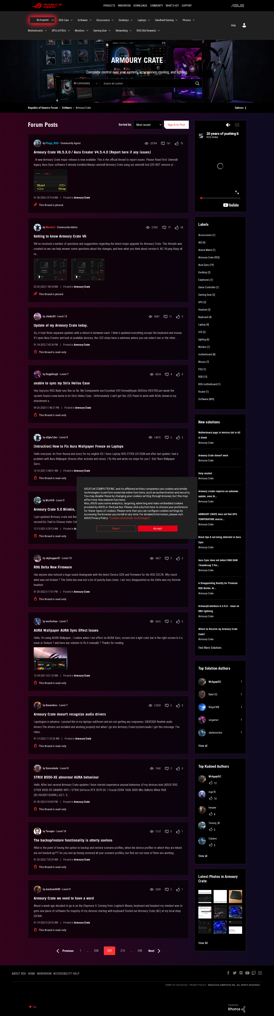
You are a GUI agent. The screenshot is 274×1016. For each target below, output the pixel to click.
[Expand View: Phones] (194, 20)
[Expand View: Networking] (130, 30)
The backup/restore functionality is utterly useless (73, 840)
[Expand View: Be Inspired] (53, 20)
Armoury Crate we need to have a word (64, 898)
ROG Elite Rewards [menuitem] (146, 30)
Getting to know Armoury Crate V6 (60, 236)
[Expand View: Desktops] (131, 20)
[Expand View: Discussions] (112, 20)
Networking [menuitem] (122, 30)
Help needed (205, 473)
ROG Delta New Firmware (53, 567)
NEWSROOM (44, 973)
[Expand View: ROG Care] (71, 20)
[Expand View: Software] (90, 20)
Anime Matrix (205, 250)
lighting (202, 339)
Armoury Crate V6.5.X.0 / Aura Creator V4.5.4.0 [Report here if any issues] (92, 152)
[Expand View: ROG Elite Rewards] (159, 30)
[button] (205, 896)
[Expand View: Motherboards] (46, 30)
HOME (31, 973)
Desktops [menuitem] (124, 20)
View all (202, 746)
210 (122, 950)
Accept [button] (157, 528)
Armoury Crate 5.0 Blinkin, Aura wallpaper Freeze (72, 509)
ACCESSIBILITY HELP (66, 973)
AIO (200, 242)
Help (233, 25)
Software (67, 107)
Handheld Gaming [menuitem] (164, 20)
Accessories (205, 235)
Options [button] (239, 107)
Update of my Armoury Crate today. (61, 325)
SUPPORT (187, 5)
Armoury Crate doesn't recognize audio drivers (70, 714)
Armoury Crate (82, 197)
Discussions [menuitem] (103, 20)
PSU (200, 369)
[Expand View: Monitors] (87, 30)
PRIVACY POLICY (198, 985)
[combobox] (151, 83)
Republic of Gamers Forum (43, 107)
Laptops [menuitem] (142, 20)
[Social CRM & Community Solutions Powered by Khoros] (236, 1007)
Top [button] (34, 1006)
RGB (200, 376)
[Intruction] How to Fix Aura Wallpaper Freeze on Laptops (78, 446)
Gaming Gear (205, 294)
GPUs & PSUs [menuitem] (59, 30)
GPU (200, 302)
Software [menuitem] (83, 20)
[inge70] (208, 797)
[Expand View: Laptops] (149, 20)
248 (140, 950)
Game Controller (206, 287)
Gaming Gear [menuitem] (100, 30)
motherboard (205, 354)
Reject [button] (116, 528)
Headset (202, 309)
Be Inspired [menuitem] (42, 19)
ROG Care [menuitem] (64, 20)
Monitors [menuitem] (79, 30)
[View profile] (37, 143)
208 (96, 950)
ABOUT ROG (19, 973)
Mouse (202, 361)
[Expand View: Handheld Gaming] (176, 20)
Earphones (204, 279)
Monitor (202, 346)
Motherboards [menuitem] (35, 30)
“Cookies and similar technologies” (129, 518)
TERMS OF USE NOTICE (176, 985)
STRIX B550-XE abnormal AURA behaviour (66, 777)
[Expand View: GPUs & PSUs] (69, 30)
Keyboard (203, 317)
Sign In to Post (176, 125)
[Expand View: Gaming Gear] (109, 30)
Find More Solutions (209, 647)
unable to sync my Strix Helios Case (62, 383)
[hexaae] (208, 812)
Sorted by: (125, 124)
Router (201, 391)
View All (203, 943)
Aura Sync (203, 264)
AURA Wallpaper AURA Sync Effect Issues (66, 630)
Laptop (202, 324)
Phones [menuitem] (187, 20)
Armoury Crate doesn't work (213, 455)
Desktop (202, 272)
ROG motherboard (207, 384)
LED (200, 332)
